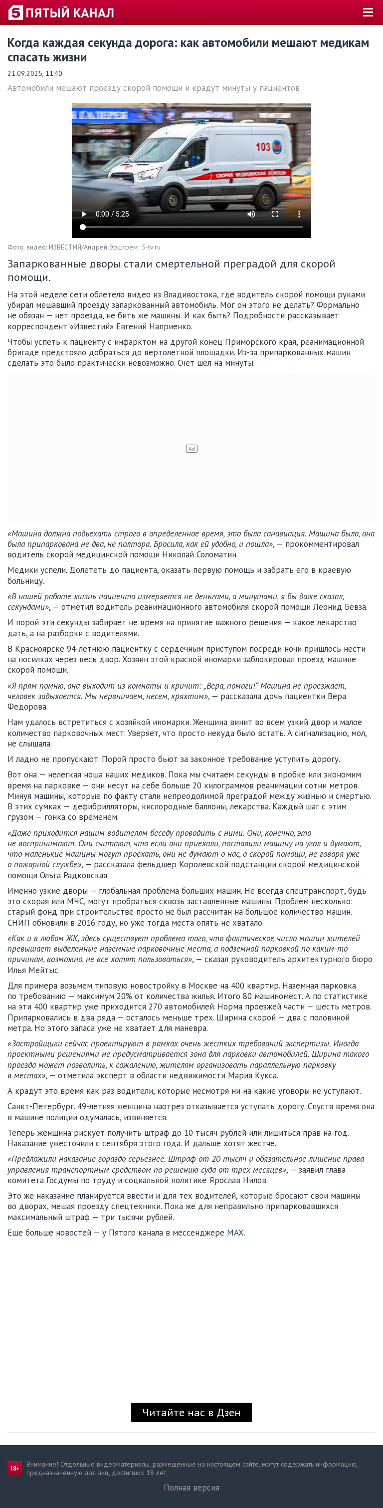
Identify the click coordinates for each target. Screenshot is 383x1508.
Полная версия (191, 1487)
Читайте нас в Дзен (191, 1412)
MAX (235, 1232)
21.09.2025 (24, 73)
